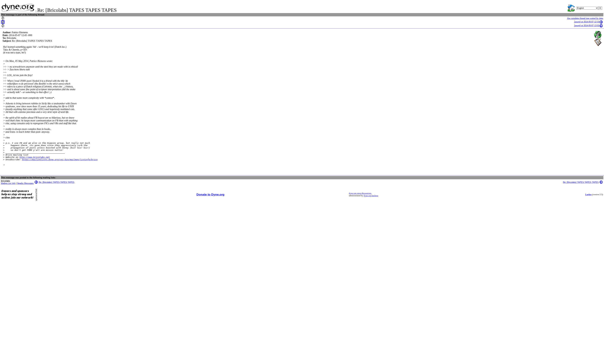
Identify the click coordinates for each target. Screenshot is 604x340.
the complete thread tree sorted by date (585, 18)
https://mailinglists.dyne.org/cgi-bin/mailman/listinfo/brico (60, 159)
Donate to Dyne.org (210, 194)
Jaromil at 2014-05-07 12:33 (586, 22)
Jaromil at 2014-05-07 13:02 (586, 25)
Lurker (588, 194)
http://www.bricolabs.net (35, 157)
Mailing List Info (8, 183)
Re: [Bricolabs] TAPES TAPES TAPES (56, 182)
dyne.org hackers (371, 196)
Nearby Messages (25, 183)
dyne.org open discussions (360, 193)
